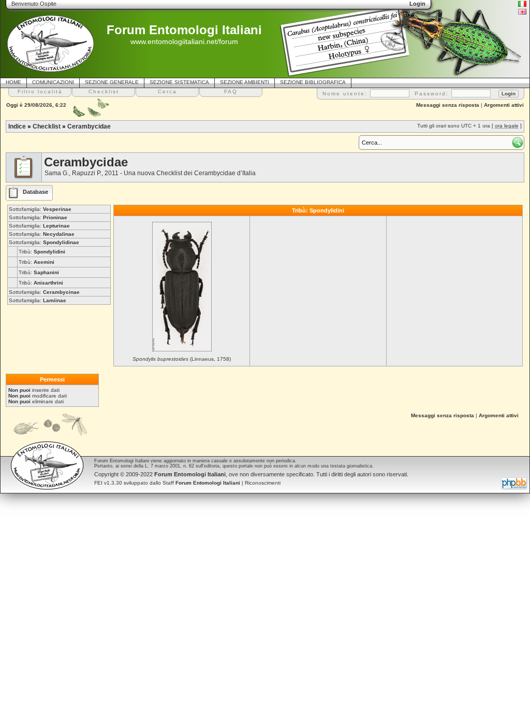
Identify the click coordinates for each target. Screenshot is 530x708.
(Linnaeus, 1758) (181, 359)
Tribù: (42, 251)
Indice (17, 126)
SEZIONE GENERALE (112, 82)
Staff (201, 483)
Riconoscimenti (263, 483)
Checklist (47, 126)
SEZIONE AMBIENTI (244, 82)
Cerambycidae (89, 126)
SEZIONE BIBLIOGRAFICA (313, 82)
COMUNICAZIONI (53, 82)
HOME (13, 82)
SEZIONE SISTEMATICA (179, 82)
